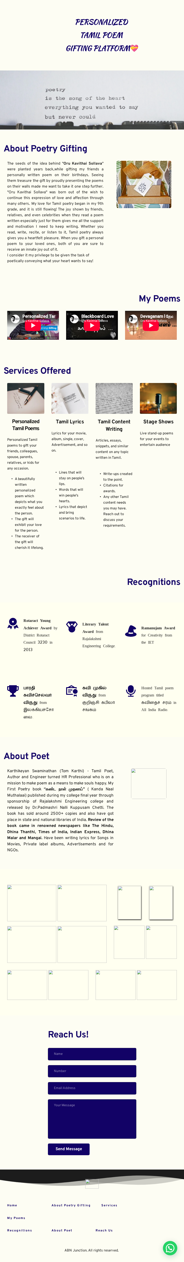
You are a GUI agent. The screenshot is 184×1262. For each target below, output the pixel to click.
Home (12, 1206)
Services (109, 1206)
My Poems (159, 299)
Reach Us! (68, 1035)
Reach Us (104, 1231)
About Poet (26, 757)
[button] (170, 1248)
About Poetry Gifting (45, 149)
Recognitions (19, 1231)
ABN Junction (75, 1250)
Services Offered (37, 371)
